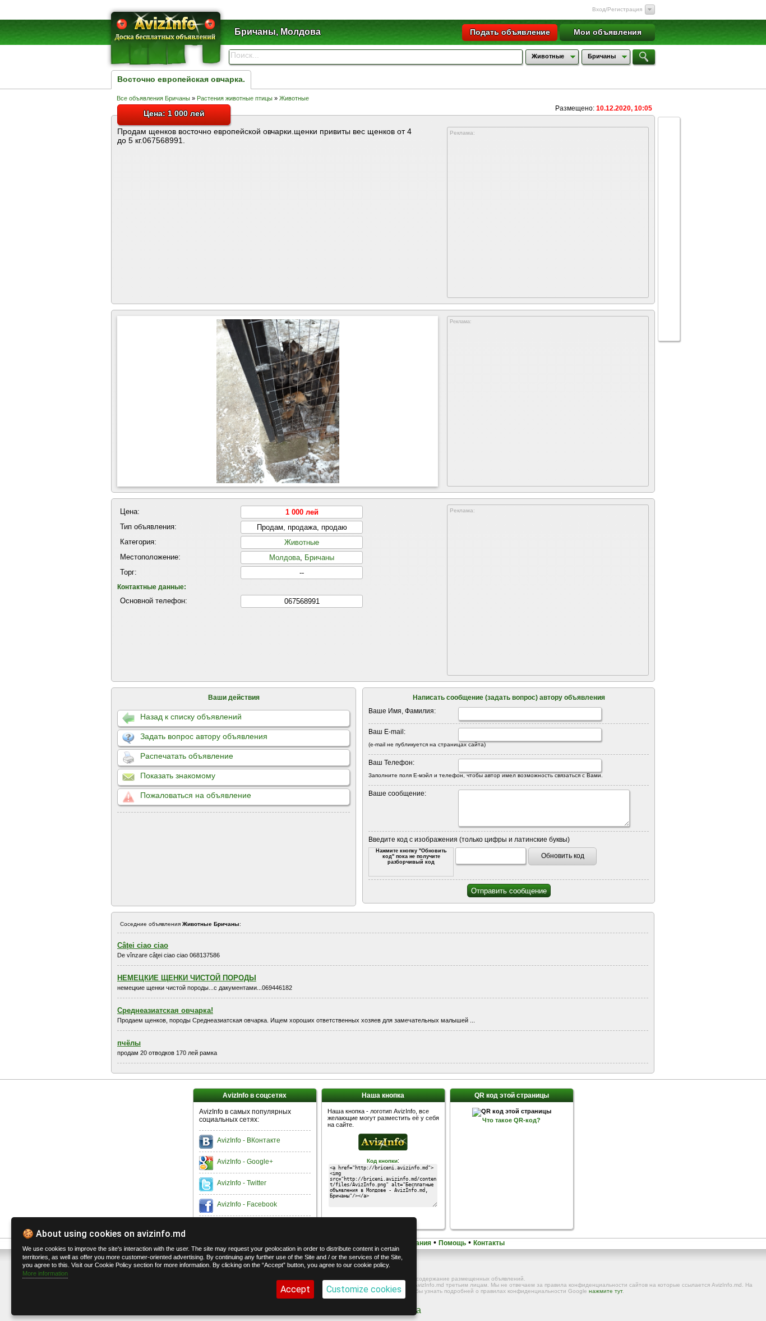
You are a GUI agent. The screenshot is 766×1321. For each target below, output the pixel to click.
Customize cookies (364, 1289)
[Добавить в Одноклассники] (669, 256)
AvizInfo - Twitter (241, 1183)
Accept (295, 1289)
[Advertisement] (548, 217)
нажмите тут (605, 1291)
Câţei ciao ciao (142, 945)
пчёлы (129, 1043)
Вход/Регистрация (617, 9)
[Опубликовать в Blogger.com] (669, 320)
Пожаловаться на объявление (195, 795)
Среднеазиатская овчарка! (165, 1010)
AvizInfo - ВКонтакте (248, 1140)
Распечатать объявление (186, 755)
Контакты (489, 1243)
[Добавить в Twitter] (669, 213)
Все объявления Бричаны (153, 98)
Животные (294, 98)
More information (45, 1273)
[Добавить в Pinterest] (669, 299)
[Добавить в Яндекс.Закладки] (669, 235)
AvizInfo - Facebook (247, 1204)
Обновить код (562, 856)
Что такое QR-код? (511, 1120)
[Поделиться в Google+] (669, 128)
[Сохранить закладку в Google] (669, 192)
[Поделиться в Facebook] (669, 149)
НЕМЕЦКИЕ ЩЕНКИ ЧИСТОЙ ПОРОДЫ (186, 978)
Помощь (452, 1243)
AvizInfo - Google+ (245, 1162)
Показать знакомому (177, 775)
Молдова (284, 557)
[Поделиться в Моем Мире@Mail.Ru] (669, 277)
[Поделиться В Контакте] (669, 171)
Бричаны (319, 557)
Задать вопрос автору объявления (203, 736)
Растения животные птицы (235, 98)
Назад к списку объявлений (191, 716)
